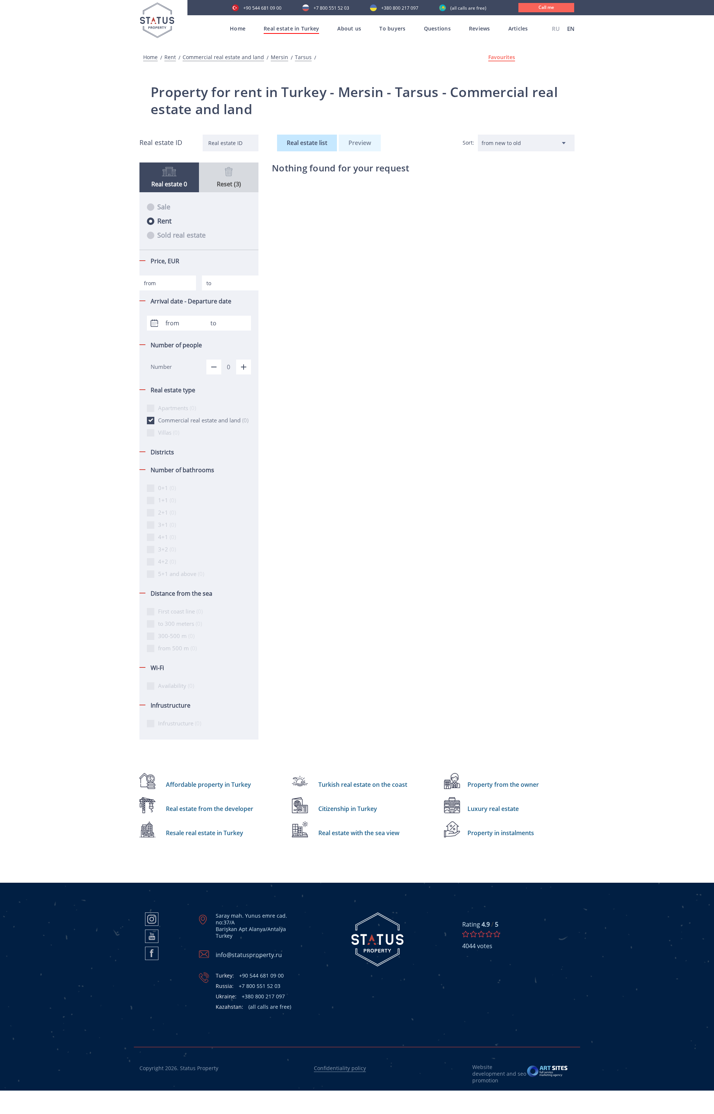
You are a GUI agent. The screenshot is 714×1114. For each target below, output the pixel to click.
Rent (170, 57)
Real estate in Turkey (291, 28)
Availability (176, 685)
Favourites (501, 57)
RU (556, 28)
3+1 (167, 524)
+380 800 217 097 (399, 8)
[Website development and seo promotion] (547, 1074)
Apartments (177, 408)
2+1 (167, 512)
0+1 (167, 487)
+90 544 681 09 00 (262, 8)
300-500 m (176, 635)
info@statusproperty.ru (249, 955)
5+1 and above (181, 573)
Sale (163, 206)
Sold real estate (181, 235)
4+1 (167, 537)
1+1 (167, 500)
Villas (168, 432)
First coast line (180, 611)
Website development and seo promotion (499, 1074)
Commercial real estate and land (223, 57)
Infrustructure (179, 723)
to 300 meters (180, 623)
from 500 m (177, 648)
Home (237, 28)
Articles (518, 28)
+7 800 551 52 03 (331, 8)
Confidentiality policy (340, 1068)
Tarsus (303, 57)
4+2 (167, 561)
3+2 (167, 549)
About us (349, 28)
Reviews (479, 28)
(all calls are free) (468, 8)
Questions (437, 28)
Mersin (279, 57)
